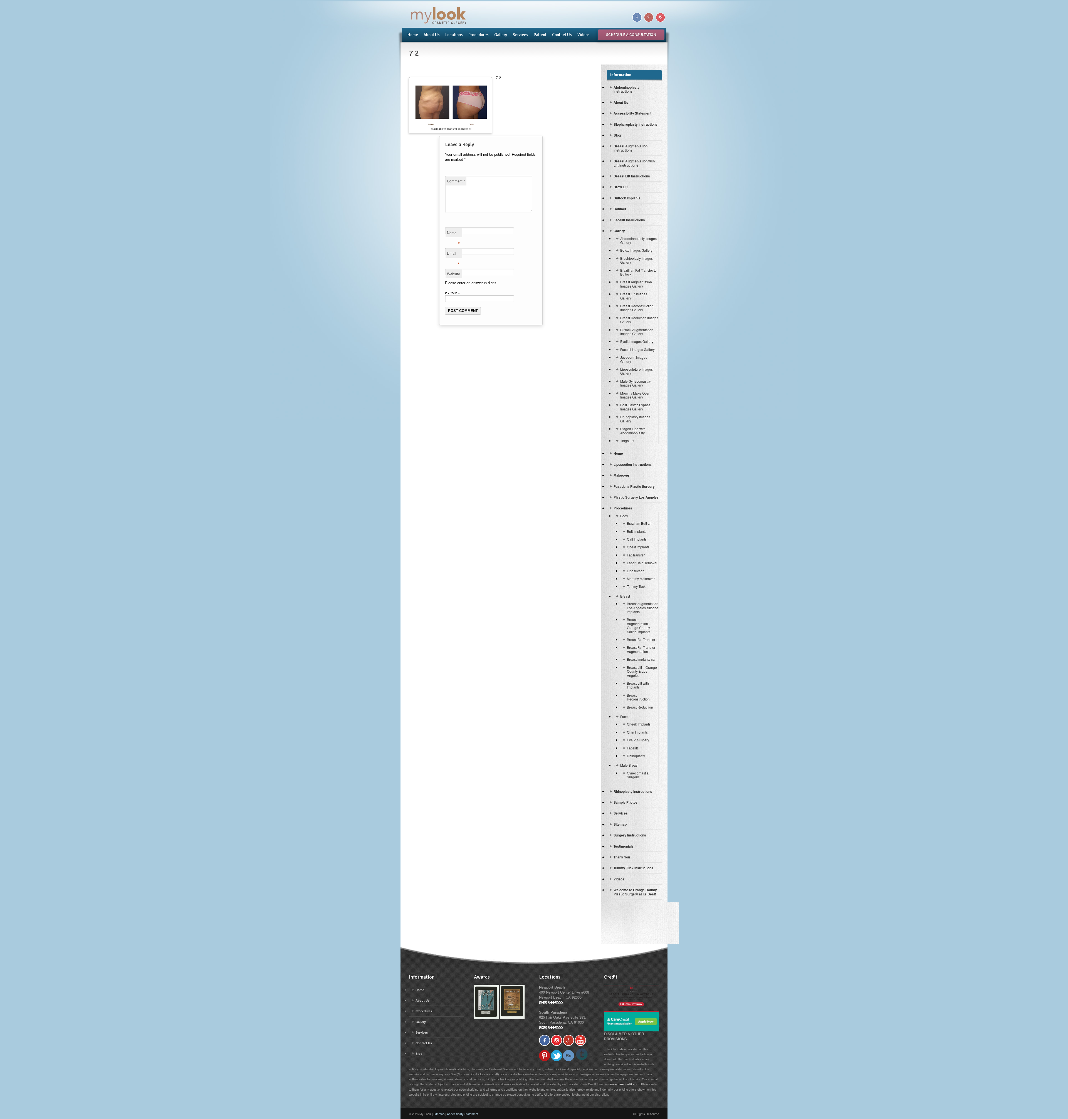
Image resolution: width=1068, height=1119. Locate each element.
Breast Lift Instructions (632, 176)
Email (453, 254)
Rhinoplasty (636, 755)
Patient (540, 34)
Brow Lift (621, 186)
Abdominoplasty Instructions (626, 89)
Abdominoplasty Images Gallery (638, 240)
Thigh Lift (627, 440)
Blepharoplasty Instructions (635, 124)
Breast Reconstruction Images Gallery (637, 307)
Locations (452, 35)
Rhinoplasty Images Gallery (635, 418)
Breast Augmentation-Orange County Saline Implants (638, 625)
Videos (583, 34)
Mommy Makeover (641, 578)
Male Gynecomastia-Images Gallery (635, 383)
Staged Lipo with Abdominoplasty (633, 430)
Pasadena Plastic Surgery (634, 486)
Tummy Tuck (636, 586)
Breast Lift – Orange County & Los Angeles (642, 671)
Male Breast (629, 765)
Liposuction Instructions (633, 464)
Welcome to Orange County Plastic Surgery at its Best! (635, 891)
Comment (456, 181)
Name (453, 233)
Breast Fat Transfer (641, 639)
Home (412, 34)
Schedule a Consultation (631, 34)
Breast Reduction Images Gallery (639, 319)
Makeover (621, 475)
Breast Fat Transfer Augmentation (641, 649)
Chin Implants (637, 732)
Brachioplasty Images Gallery (636, 260)
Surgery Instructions (630, 835)
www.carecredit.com (624, 1084)
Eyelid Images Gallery (636, 341)
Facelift (632, 748)
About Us (432, 34)
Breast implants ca (641, 659)
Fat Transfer (636, 555)
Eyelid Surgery (638, 739)
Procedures (477, 35)
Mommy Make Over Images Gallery (634, 395)
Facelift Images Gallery (637, 349)
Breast (625, 596)
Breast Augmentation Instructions (630, 147)
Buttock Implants (627, 197)
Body (624, 515)
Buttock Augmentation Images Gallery (636, 331)
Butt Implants (636, 531)
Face (624, 716)
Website (453, 273)
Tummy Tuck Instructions (633, 867)
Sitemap (620, 824)
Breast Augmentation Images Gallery (636, 283)
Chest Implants (638, 546)
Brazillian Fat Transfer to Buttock (638, 272)
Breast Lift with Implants (638, 685)
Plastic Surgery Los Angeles (636, 497)
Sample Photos (625, 802)
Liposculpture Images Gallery (636, 371)
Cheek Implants (639, 724)
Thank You (622, 857)
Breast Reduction (640, 707)
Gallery (500, 34)
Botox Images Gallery (636, 250)
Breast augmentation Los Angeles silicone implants (642, 607)
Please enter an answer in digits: (471, 282)
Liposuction (635, 570)
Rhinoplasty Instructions (633, 791)
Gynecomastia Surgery (638, 775)
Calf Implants (637, 539)
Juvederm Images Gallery (633, 359)
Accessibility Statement (632, 113)
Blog (617, 135)
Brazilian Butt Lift (639, 523)
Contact (620, 208)
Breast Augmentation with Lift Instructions (634, 163)
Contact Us (562, 34)
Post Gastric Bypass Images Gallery (635, 406)
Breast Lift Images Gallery (633, 295)
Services (520, 34)
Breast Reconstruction (638, 697)
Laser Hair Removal (642, 562)
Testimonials (624, 846)
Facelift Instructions (629, 219)
